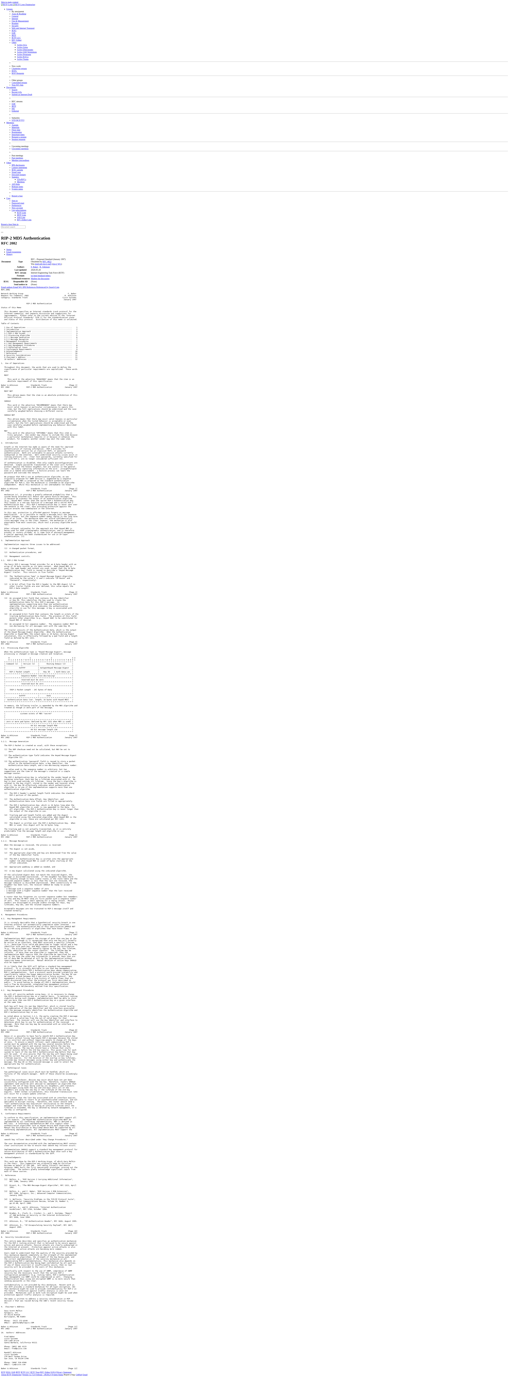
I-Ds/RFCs (21, 179)
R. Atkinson (45, 267)
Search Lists (54, 287)
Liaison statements (19, 167)
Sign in (15, 201)
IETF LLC (16, 38)
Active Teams (22, 59)
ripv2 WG (57, 264)
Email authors (7, 287)
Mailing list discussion (40, 278)
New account (17, 208)
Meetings (21, 182)
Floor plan (16, 130)
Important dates (18, 134)
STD (14, 120)
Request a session (19, 137)
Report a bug (17, 196)
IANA (53, 1372)
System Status (57, 1375)
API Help (16, 184)
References (31, 287)
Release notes (17, 187)
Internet (15, 19)
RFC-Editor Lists (24, 220)
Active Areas (22, 47)
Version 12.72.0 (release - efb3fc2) (37, 1375)
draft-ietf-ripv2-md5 (43, 264)
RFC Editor (16, 40)
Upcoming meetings (20, 149)
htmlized (41, 276)
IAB (13, 33)
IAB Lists (21, 217)
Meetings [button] (10, 123)
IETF (3, 1372)
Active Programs (24, 54)
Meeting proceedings (20, 160)
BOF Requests (18, 73)
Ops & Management (20, 21)
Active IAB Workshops (27, 52)
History (9, 254)
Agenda (15, 125)
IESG (14, 30)
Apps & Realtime (19, 14)
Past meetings (17, 158)
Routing (15, 23)
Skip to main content (9, 2)
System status (17, 189)
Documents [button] (11, 87)
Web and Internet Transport (23, 28)
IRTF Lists (21, 215)
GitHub (79, 1375)
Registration (17, 132)
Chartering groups (19, 68)
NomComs (16, 172)
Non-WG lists (17, 85)
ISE (13, 108)
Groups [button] (9, 9)
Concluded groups (19, 82)
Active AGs (22, 45)
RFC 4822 (47, 261)
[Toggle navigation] (2, 232)
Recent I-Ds (17, 92)
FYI (22, 120)
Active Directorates (25, 50)
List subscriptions (19, 210)
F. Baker (34, 267)
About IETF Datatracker (11, 1375)
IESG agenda (17, 170)
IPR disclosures (18, 165)
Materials (15, 127)
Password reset (18, 203)
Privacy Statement (63, 1372)
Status (8, 249)
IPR (25, 287)
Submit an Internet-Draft (22, 94)
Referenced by (42, 287)
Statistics (15, 177)
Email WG (18, 287)
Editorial (15, 111)
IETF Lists (21, 213)
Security (15, 26)
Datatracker (30, 4)
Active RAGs (22, 57)
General (15, 16)
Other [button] (8, 163)
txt (32, 276)
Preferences (16, 205)
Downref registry (19, 175)
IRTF (14, 35)
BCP (18, 120)
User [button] (8, 198)
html (36, 276)
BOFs (14, 71)
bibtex (48, 276)
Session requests (18, 139)
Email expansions (13, 252)
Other (14, 42)
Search (14, 90)
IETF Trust (35, 1372)
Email (85, 1375)
